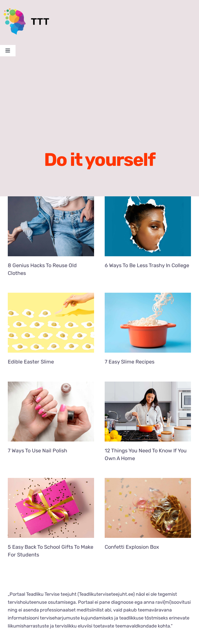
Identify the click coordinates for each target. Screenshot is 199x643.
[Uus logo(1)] (29, 10)
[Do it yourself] (51, 226)
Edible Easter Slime (31, 362)
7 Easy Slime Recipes (129, 362)
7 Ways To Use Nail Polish (37, 450)
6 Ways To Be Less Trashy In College (147, 265)
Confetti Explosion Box (132, 547)
